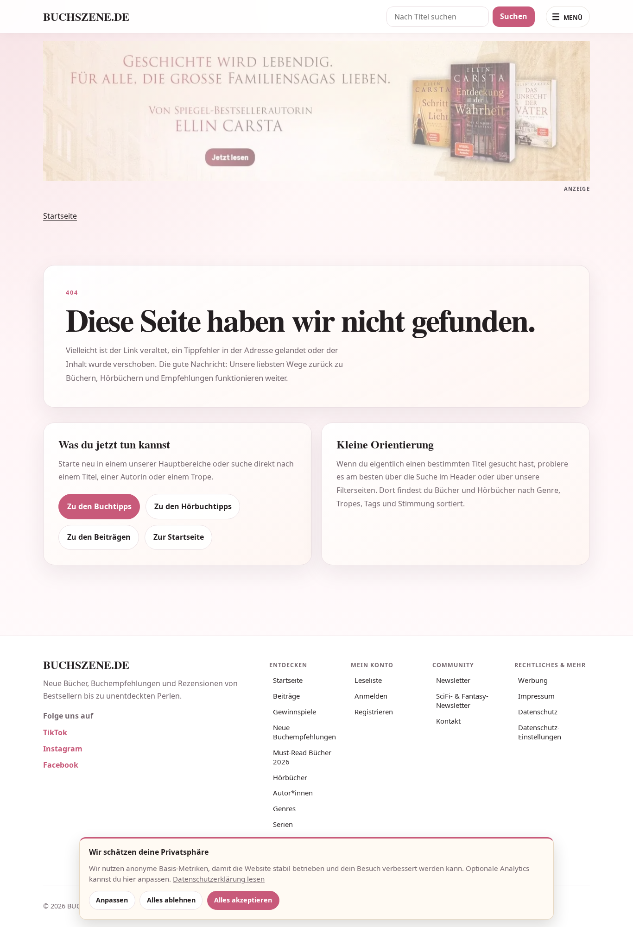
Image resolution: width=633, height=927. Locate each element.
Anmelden (370, 695)
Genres (284, 808)
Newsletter (453, 680)
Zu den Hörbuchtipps (193, 506)
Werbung (533, 680)
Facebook (60, 765)
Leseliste (368, 680)
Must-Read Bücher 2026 (302, 757)
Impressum (536, 695)
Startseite (60, 216)
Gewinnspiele (294, 711)
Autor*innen (293, 792)
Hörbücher (290, 777)
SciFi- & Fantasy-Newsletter (462, 700)
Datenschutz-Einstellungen (539, 732)
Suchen (513, 16)
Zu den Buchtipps (99, 506)
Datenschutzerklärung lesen (219, 878)
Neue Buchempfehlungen (304, 732)
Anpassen (112, 899)
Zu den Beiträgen (99, 537)
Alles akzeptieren (243, 899)
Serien (283, 824)
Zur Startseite (178, 537)
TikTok (55, 732)
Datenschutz (537, 711)
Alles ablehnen (171, 899)
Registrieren (373, 711)
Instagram (62, 749)
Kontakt (448, 720)
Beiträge (286, 695)
